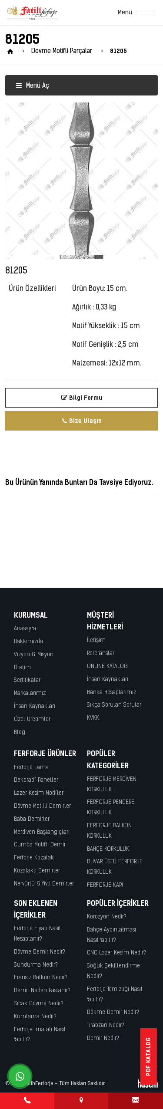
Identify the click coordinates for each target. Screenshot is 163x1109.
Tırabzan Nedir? (105, 1025)
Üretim (22, 668)
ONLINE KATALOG (107, 666)
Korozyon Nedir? (106, 917)
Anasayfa (25, 628)
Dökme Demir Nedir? (113, 1012)
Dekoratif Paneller (36, 780)
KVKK (93, 718)
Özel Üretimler (32, 719)
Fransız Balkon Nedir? (40, 977)
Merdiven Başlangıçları (42, 832)
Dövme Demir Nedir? (39, 952)
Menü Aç (36, 86)
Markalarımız (30, 693)
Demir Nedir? (103, 1038)
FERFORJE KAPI (105, 885)
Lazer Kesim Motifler (38, 793)
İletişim (96, 640)
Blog (19, 732)
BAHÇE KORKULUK (108, 849)
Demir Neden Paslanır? (42, 990)
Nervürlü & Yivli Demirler (44, 884)
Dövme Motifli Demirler (42, 806)
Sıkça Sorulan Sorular (114, 705)
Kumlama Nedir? (35, 1017)
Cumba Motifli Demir (40, 845)
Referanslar (100, 653)
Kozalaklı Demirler (37, 871)
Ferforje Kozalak (34, 858)
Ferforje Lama (31, 767)
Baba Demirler (32, 819)
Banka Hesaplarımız (111, 692)
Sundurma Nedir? (36, 965)
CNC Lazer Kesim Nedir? (116, 953)
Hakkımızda (28, 641)
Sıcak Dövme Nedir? (38, 1003)
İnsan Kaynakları (34, 706)
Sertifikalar (27, 680)
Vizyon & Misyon (33, 655)
